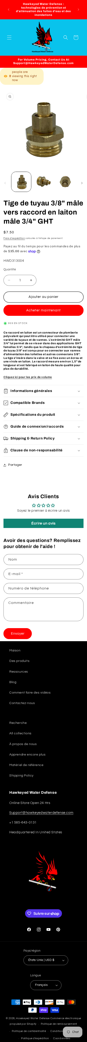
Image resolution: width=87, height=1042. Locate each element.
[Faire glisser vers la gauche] (5, 183)
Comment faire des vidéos (30, 692)
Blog (12, 682)
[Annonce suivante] (78, 9)
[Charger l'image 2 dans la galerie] (43, 182)
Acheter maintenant (43, 310)
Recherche (18, 723)
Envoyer (18, 633)
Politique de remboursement (59, 1024)
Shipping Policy (21, 775)
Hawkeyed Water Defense (32, 1018)
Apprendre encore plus (27, 754)
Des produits (19, 661)
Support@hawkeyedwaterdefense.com (41, 812)
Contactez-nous (22, 703)
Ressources (18, 671)
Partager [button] (15, 465)
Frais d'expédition (14, 238)
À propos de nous (23, 744)
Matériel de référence (26, 765)
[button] (9, 37)
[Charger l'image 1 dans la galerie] (21, 182)
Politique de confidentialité (29, 1031)
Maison (15, 650)
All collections (20, 733)
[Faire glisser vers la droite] (82, 183)
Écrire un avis (43, 523)
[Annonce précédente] (8, 9)
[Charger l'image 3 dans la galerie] (65, 182)
